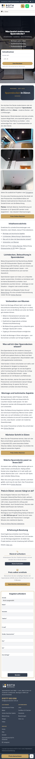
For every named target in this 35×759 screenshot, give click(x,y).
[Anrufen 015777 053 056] (23, 6)
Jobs (19, 707)
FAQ (3, 732)
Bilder (3, 710)
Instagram (7, 742)
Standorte (21, 713)
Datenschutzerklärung (8, 750)
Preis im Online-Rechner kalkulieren (12, 524)
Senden (17, 675)
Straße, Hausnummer (8, 634)
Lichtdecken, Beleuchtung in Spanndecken (17, 236)
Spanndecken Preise (8, 707)
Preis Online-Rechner (17, 216)
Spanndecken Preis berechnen (17, 584)
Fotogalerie (29, 192)
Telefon (4, 618)
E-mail (4, 627)
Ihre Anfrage (6, 655)
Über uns (22, 248)
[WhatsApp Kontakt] (27, 6)
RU (33, 1)
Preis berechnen (15, 756)
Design (4, 719)
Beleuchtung (5, 292)
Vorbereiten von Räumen (11, 242)
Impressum (28, 748)
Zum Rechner (17, 63)
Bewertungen (22, 716)
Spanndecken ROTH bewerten (8, 738)
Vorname (4, 611)
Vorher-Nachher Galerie (9, 713)
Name (4, 604)
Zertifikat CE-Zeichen (24, 710)
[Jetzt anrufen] (32, 756)
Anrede (4, 597)
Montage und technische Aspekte (14, 233)
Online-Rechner (17, 246)
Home (3, 729)
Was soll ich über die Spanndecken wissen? (17, 239)
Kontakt (4, 735)
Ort (3, 648)
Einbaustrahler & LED (8, 248)
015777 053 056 (9, 698)
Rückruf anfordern (17, 563)
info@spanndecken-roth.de (10, 700)
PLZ (3, 641)
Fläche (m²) (5, 55)
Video (3, 721)
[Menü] (32, 6)
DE (30, 1)
